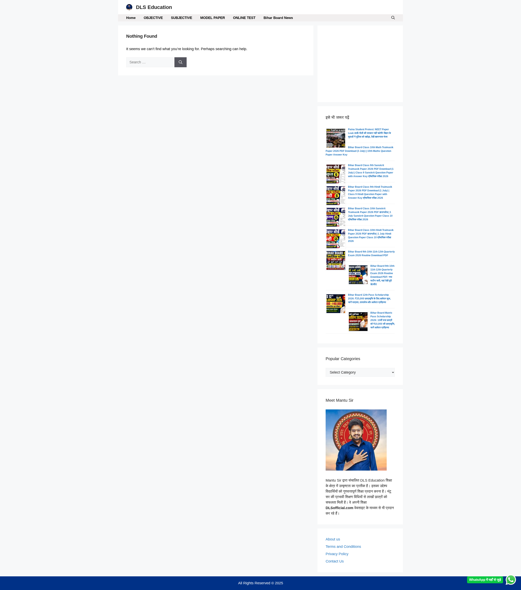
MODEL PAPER (212, 18)
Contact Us (335, 561)
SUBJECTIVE (181, 18)
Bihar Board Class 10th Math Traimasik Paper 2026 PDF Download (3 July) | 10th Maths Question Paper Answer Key (359, 151)
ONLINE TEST (244, 18)
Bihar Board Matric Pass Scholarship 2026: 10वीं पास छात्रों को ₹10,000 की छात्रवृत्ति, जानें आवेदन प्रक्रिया (382, 320)
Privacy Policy (337, 554)
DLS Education (154, 7)
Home (131, 18)
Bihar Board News (278, 18)
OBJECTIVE (153, 18)
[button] (393, 17)
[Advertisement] (360, 63)
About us (333, 539)
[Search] (180, 62)
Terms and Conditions (343, 547)
